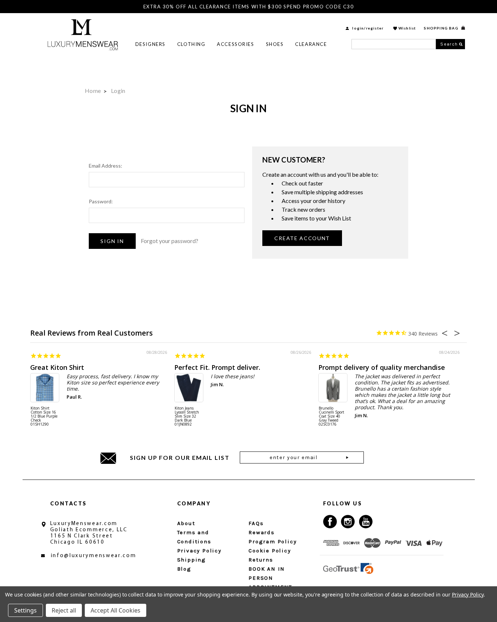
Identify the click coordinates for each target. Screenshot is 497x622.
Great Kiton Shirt (57, 367)
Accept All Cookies (115, 610)
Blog (184, 569)
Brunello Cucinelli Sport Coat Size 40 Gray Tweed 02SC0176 (331, 416)
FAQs (256, 523)
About (186, 523)
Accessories (235, 44)
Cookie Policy (270, 550)
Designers (150, 44)
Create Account (302, 238)
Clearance (311, 44)
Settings (25, 610)
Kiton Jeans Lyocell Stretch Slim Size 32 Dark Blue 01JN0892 (187, 416)
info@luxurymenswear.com (93, 556)
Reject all (64, 610)
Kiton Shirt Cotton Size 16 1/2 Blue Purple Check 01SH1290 (44, 416)
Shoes (275, 44)
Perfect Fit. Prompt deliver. (217, 367)
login (358, 28)
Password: (101, 201)
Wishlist (407, 28)
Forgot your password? (169, 240)
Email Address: (105, 166)
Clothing (191, 44)
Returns (261, 559)
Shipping (191, 559)
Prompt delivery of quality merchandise (381, 367)
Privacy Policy (199, 550)
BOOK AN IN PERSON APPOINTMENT (270, 578)
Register (375, 28)
